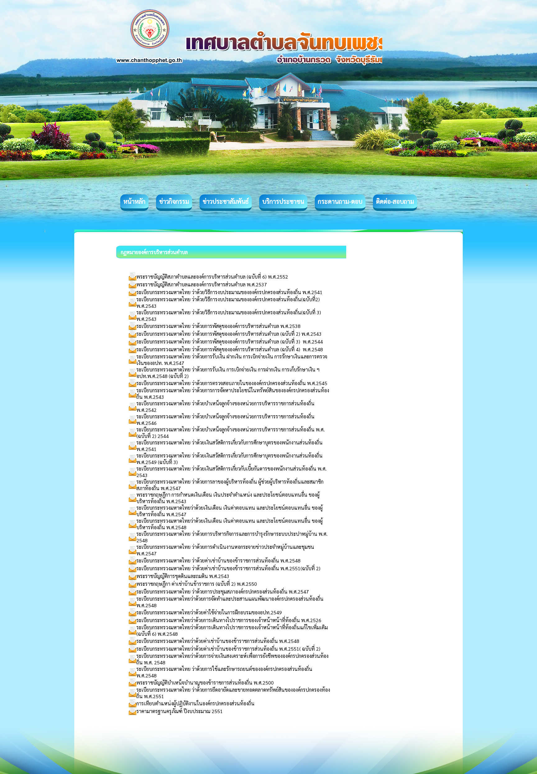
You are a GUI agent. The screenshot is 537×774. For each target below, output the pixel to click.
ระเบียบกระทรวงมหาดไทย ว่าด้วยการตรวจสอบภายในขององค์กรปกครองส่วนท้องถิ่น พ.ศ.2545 (231, 383)
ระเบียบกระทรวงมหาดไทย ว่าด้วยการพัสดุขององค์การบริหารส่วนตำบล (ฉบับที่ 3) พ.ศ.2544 (229, 341)
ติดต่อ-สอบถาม (395, 201)
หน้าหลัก (134, 201)
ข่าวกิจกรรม (174, 201)
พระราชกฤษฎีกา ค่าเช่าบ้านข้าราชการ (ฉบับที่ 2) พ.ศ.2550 (196, 583)
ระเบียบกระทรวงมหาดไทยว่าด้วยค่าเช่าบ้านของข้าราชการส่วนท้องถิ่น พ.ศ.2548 (217, 641)
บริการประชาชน (283, 201)
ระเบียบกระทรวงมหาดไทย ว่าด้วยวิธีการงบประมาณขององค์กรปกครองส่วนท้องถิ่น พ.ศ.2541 (229, 292)
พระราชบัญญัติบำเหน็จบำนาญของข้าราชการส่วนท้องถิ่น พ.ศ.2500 (205, 682)
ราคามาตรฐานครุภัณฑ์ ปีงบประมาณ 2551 (179, 711)
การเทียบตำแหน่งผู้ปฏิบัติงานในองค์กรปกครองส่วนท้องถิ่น (195, 703)
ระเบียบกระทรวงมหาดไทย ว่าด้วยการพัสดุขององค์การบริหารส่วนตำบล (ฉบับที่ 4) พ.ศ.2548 (229, 349)
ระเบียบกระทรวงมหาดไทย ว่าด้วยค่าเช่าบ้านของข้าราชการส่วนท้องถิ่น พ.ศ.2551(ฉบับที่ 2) (228, 568)
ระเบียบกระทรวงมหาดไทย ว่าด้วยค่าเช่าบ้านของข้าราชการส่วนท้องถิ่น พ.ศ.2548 (218, 560)
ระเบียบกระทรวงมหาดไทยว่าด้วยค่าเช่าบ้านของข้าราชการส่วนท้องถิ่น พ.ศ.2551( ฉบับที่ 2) (228, 648)
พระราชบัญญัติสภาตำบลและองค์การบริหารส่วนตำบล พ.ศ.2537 (201, 284)
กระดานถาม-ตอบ (340, 201)
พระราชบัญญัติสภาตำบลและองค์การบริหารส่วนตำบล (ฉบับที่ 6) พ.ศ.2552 (212, 276)
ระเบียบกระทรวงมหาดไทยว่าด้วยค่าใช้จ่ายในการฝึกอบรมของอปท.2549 (209, 612)
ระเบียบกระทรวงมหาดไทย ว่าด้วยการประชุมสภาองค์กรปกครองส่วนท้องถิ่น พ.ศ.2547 (222, 591)
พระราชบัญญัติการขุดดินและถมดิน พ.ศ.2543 (182, 576)
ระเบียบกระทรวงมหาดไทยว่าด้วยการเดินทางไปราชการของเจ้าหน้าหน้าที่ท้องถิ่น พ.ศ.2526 (228, 620)
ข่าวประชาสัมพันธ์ (226, 201)
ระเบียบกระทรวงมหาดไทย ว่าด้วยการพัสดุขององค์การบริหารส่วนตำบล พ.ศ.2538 (218, 326)
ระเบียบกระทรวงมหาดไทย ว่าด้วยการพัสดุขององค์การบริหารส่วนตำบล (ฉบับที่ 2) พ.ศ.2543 (229, 333)
